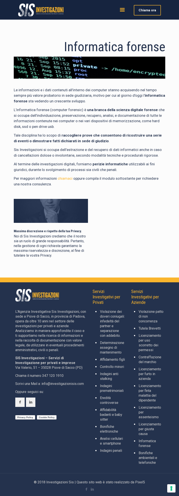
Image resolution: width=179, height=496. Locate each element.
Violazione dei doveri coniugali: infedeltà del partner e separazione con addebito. (112, 324)
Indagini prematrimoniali (112, 388)
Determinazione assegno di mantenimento (112, 347)
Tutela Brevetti (150, 328)
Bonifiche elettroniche (109, 429)
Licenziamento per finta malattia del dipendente (150, 393)
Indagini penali (111, 451)
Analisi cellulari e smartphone (111, 441)
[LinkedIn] (92, 489)
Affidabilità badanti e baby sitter (111, 415)
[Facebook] (86, 489)
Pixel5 (140, 482)
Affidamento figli (112, 359)
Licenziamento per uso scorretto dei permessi (150, 342)
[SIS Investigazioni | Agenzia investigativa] (41, 10)
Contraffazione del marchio (150, 359)
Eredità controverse (109, 400)
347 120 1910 (53, 376)
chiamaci (65, 178)
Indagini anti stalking (109, 376)
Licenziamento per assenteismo (150, 412)
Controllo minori (112, 367)
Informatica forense (147, 443)
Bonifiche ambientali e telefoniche (148, 458)
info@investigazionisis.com (62, 384)
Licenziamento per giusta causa (150, 429)
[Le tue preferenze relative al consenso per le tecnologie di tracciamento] (171, 488)
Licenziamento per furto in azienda (150, 374)
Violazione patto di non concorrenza (151, 316)
